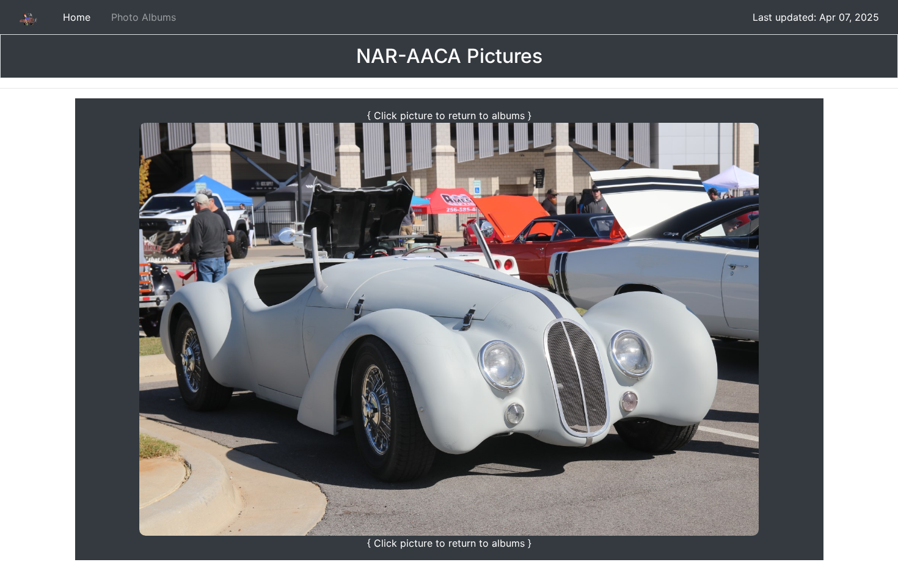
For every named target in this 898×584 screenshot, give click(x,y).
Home (76, 17)
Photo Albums (143, 17)
